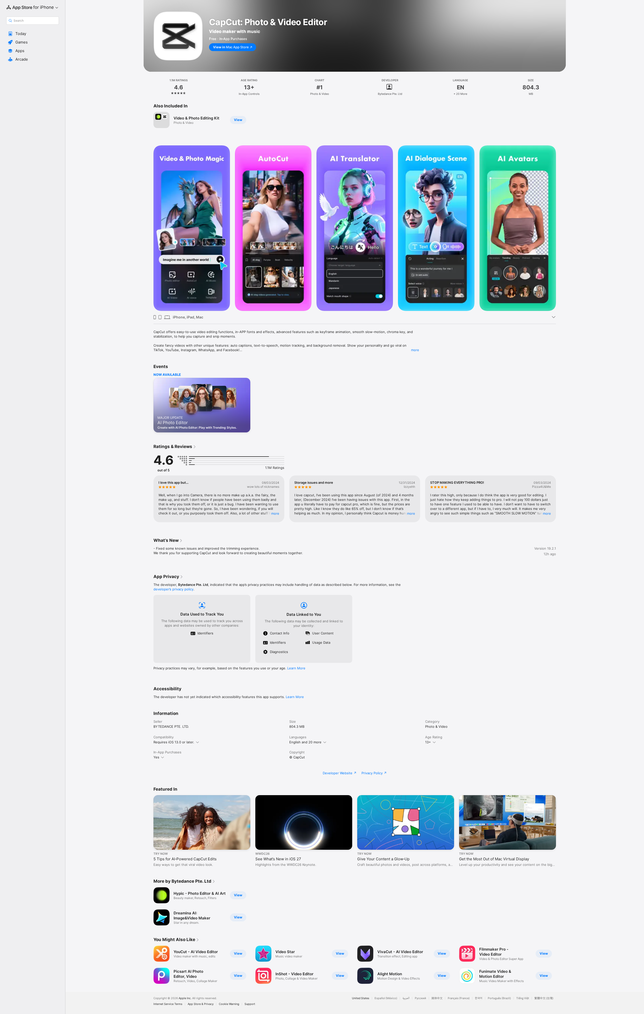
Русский (420, 998)
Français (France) (459, 998)
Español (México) (386, 998)
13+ (428, 742)
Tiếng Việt (522, 998)
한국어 (478, 998)
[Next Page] (561, 228)
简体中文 (436, 998)
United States (360, 998)
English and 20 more (305, 742)
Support (250, 1004)
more (415, 350)
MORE (275, 513)
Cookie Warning (229, 1004)
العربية (406, 998)
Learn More (296, 668)
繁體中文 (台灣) (543, 998)
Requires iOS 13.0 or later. (173, 742)
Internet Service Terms (167, 1004)
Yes (156, 757)
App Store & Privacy (201, 1004)
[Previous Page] (148, 228)
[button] (33, 33)
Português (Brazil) (499, 998)
